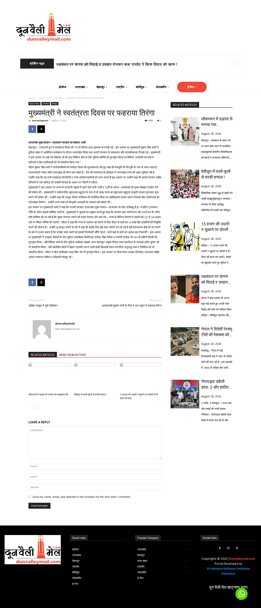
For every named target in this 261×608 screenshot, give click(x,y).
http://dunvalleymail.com (67, 329)
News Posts (45, 98)
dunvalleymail (40, 120)
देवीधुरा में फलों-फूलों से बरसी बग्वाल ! (84, 64)
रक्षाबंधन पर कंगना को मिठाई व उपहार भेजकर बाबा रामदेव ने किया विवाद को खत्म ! (216, 279)
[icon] (241, 595)
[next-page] (37, 406)
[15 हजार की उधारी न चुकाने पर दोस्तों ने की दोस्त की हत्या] (140, 377)
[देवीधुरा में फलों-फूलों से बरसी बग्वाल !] (95, 377)
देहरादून (54, 103)
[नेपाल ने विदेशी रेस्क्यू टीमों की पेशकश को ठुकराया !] (185, 341)
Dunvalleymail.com (241, 558)
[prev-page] (30, 406)
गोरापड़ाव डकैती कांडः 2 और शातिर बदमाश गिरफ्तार (215, 384)
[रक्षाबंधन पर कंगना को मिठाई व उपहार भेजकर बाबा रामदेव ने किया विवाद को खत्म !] (185, 289)
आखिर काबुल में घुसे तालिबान (43, 305)
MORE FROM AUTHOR (72, 354)
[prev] (232, 63)
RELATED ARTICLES (43, 354)
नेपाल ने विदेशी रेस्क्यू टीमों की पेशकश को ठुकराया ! (216, 332)
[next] (238, 63)
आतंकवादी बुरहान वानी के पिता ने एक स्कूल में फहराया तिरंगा (131, 305)
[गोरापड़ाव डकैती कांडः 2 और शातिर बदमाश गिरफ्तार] (185, 394)
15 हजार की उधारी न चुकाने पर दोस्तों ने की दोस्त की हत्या (216, 227)
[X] (41, 129)
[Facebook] (32, 129)
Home (31, 98)
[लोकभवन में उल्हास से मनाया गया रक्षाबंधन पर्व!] (49, 377)
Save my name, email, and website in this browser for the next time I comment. (81, 496)
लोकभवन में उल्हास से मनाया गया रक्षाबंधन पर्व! (48, 394)
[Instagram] (228, 548)
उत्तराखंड (58, 98)
